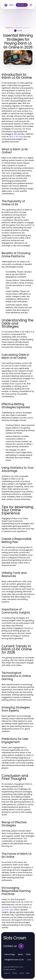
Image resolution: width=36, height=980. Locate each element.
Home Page (9, 954)
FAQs (28, 954)
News (20, 954)
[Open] (31, 5)
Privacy (14, 973)
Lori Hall (19, 30)
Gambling (9, 27)
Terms (21, 973)
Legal (27, 973)
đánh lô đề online (16, 136)
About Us (7, 973)
